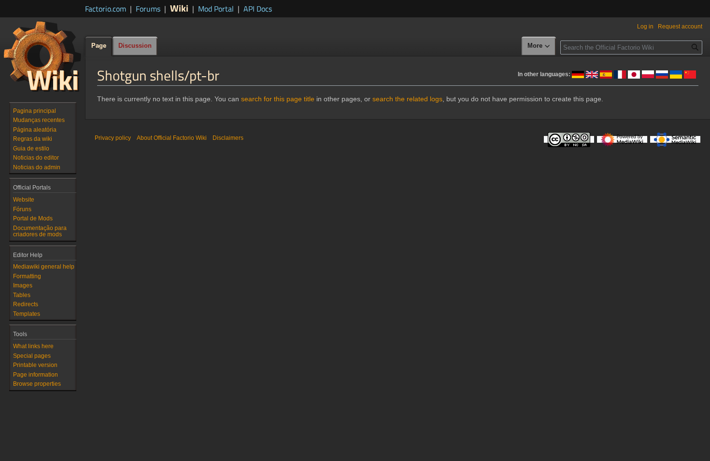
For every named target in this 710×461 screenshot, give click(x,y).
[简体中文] (690, 74)
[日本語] (634, 74)
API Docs (257, 8)
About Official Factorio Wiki (172, 138)
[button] (539, 46)
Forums (148, 8)
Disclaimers (228, 138)
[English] (592, 74)
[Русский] (662, 74)
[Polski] (648, 74)
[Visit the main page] (42, 56)
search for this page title (277, 99)
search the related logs (407, 99)
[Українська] (676, 74)
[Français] (620, 74)
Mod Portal (216, 8)
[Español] (606, 74)
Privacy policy (113, 138)
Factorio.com (105, 8)
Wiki (179, 8)
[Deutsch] (578, 74)
